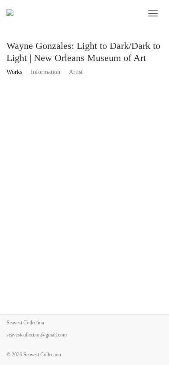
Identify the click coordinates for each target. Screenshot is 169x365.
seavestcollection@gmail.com (36, 335)
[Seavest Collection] (64, 13)
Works (14, 72)
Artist (76, 72)
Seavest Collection (42, 355)
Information (45, 72)
